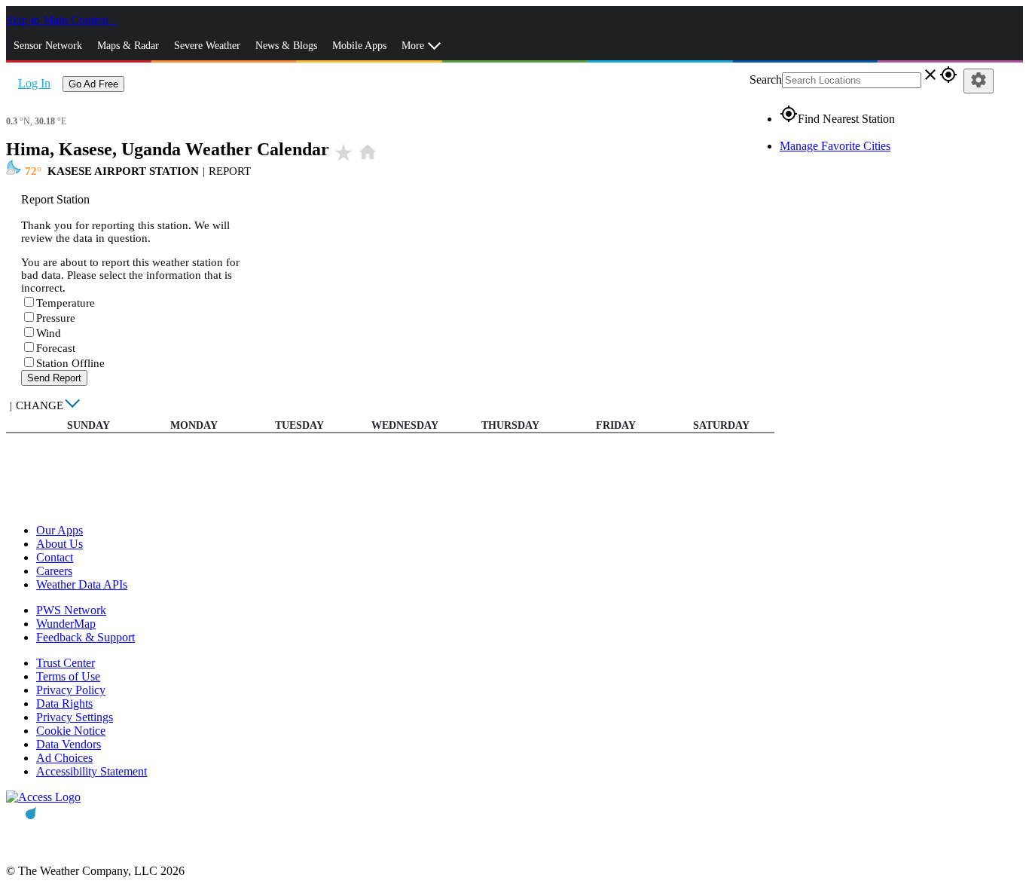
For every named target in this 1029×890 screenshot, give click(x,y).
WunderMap (66, 623)
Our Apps (59, 530)
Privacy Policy (70, 690)
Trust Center (65, 662)
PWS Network (71, 610)
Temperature (65, 303)
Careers (54, 570)
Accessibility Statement (91, 771)
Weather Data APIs (81, 584)
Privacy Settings (74, 717)
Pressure (55, 318)
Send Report (54, 378)
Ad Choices (64, 757)
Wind (48, 333)
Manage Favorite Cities (835, 145)
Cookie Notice (70, 730)
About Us (59, 543)
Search (766, 79)
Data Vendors (68, 744)
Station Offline (70, 363)
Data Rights (64, 703)
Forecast (55, 348)
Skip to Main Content (58, 20)
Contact (54, 557)
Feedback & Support (85, 637)
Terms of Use (68, 676)
